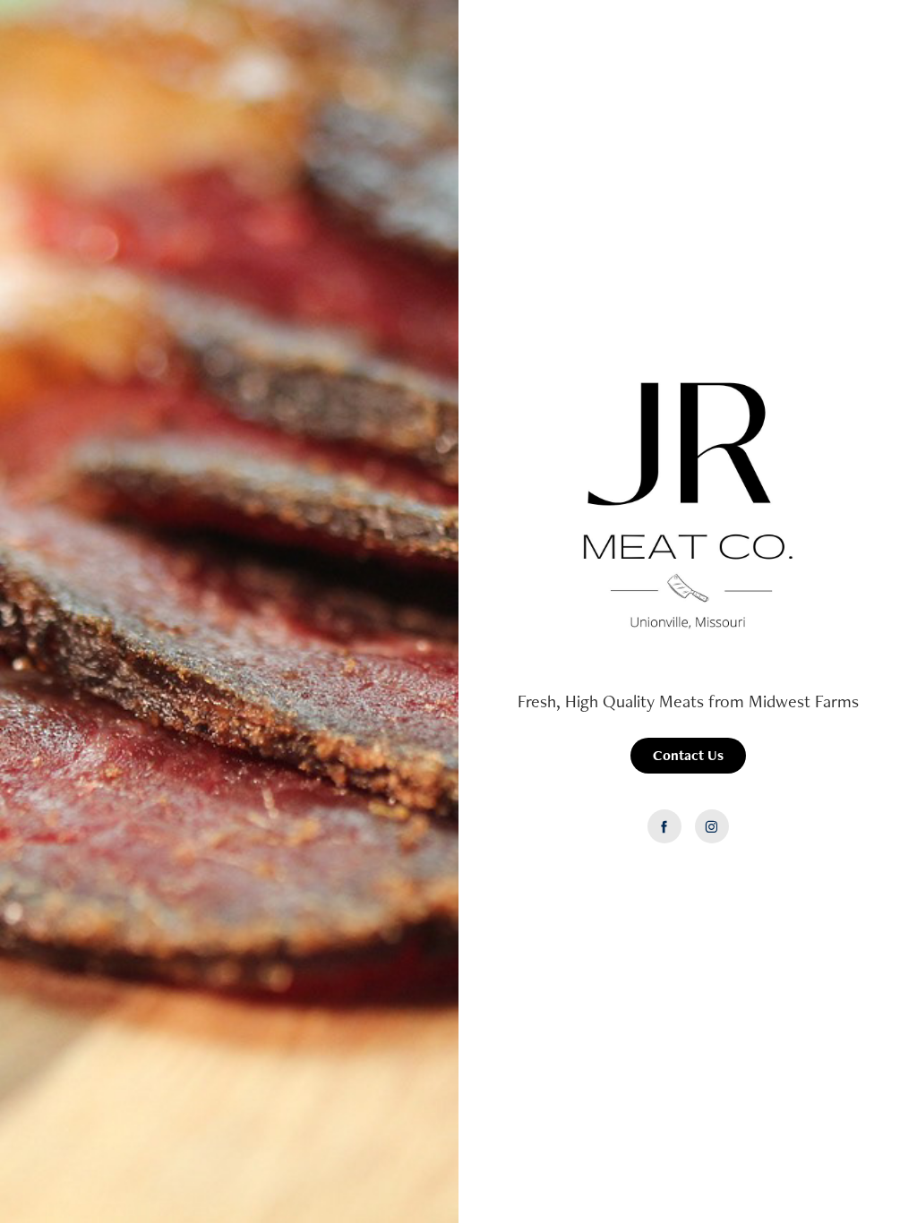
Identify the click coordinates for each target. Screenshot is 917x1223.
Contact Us (688, 755)
